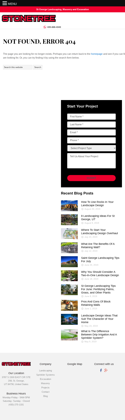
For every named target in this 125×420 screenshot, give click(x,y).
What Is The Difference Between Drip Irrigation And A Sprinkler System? (99, 334)
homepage (97, 54)
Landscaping (45, 370)
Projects (45, 387)
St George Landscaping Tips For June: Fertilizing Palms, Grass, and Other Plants (98, 289)
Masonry (45, 383)
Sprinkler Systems (45, 374)
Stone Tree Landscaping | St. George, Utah (24, 18)
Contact (45, 391)
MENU (12, 3)
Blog (45, 396)
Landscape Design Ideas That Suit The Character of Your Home (99, 319)
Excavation (45, 379)
